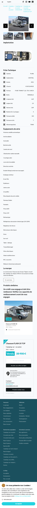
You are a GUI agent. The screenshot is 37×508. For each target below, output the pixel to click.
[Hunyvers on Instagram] (26, 2)
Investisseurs (7, 416)
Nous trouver (6, 424)
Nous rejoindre (7, 413)
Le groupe (6, 405)
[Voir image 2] (18, 36)
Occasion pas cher (8, 435)
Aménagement (23, 418)
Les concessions (7, 421)
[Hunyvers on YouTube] (29, 2)
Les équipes (6, 410)
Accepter (18, 504)
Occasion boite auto (8, 438)
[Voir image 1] (8, 36)
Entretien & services (24, 429)
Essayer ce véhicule (18, 360)
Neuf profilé (6, 446)
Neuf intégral (6, 451)
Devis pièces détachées (25, 438)
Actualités (6, 473)
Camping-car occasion (9, 432)
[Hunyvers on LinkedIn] (32, 2)
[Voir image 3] (29, 36)
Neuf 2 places (7, 440)
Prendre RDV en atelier (25, 440)
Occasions (22, 408)
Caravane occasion (8, 454)
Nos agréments (23, 432)
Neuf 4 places (7, 443)
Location (21, 413)
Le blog (5, 470)
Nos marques (6, 418)
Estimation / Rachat (24, 416)
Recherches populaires (9, 429)
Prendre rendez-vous (18, 389)
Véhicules (21, 402)
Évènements (6, 476)
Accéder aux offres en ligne (18, 365)
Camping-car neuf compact (10, 448)
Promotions (22, 410)
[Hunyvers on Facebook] (23, 2)
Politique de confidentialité (23, 496)
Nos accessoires (23, 435)
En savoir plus (8, 280)
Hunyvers (6, 402)
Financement (22, 421)
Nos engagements (8, 408)
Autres (5, 465)
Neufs (20, 405)
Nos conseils (6, 478)
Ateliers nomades (24, 443)
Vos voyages (6, 481)
